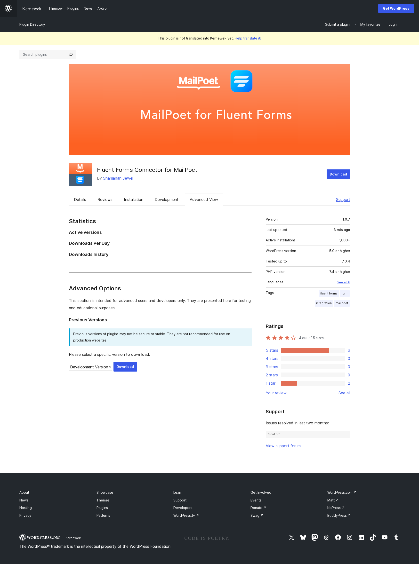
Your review (276, 392)
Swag (257, 515)
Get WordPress (396, 8)
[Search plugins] (71, 54)
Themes (103, 500)
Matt (333, 500)
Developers (182, 508)
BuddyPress (339, 515)
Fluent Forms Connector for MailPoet (147, 169)
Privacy (25, 515)
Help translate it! (248, 38)
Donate (258, 508)
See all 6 (343, 282)
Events (255, 500)
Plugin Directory (32, 24)
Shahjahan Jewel (118, 178)
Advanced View (204, 199)
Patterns (103, 515)
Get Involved (260, 492)
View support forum (283, 445)
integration (324, 303)
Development (166, 199)
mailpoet (342, 303)
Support (343, 199)
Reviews (105, 199)
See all (344, 392)
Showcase (105, 492)
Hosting (25, 508)
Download (338, 174)
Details (80, 199)
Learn (177, 492)
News (23, 500)
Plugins (102, 508)
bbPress (336, 508)
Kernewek (73, 538)
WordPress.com (342, 492)
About (24, 492)
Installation (133, 199)
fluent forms (329, 293)
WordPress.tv (186, 515)
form (344, 293)
